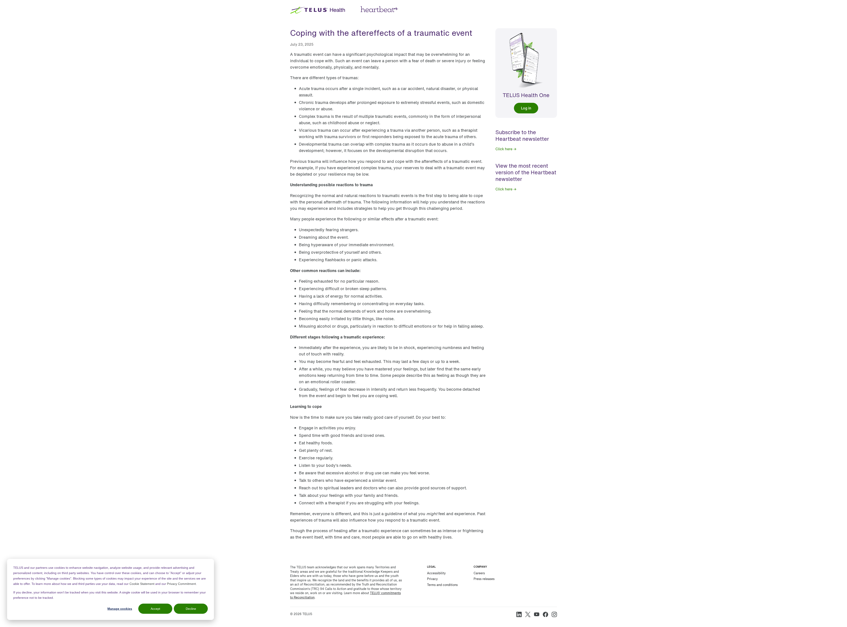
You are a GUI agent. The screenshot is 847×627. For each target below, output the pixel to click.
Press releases (484, 578)
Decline (191, 608)
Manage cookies (119, 608)
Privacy (432, 578)
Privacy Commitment (181, 584)
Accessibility (436, 573)
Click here (503, 149)
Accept (155, 608)
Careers (479, 573)
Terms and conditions (442, 584)
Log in (526, 108)
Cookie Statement (141, 584)
